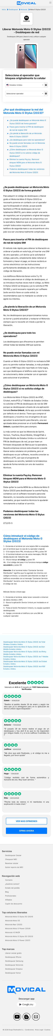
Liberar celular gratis (13, 953)
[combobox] (24, 85)
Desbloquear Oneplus (14, 969)
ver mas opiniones (26, 821)
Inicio (4, 9)
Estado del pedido (12, 888)
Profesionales (10, 896)
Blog (7, 892)
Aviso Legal (39, 1030)
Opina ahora (26, 830)
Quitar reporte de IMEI (14, 867)
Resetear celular (11, 863)
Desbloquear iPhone (13, 957)
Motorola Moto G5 (12, 921)
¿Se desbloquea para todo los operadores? (27, 140)
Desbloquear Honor (13, 973)
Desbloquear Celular (13, 855)
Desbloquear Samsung (14, 961)
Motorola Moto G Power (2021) (17, 940)
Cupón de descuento (13, 904)
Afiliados (8, 900)
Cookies (47, 1030)
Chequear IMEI (11, 859)
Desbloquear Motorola (14, 965)
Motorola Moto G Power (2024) (17, 928)
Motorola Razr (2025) (13, 924)
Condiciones (29, 1030)
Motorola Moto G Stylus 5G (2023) (19, 936)
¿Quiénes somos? (12, 884)
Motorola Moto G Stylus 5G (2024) (19, 917)
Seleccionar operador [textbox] (15, 93)
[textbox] (24, 85)
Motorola (24, 9)
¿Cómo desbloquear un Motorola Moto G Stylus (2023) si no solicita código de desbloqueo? (26, 153)
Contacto (8, 880)
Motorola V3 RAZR (12, 932)
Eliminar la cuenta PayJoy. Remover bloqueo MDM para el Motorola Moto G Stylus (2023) (26, 162)
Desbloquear (13, 9)
